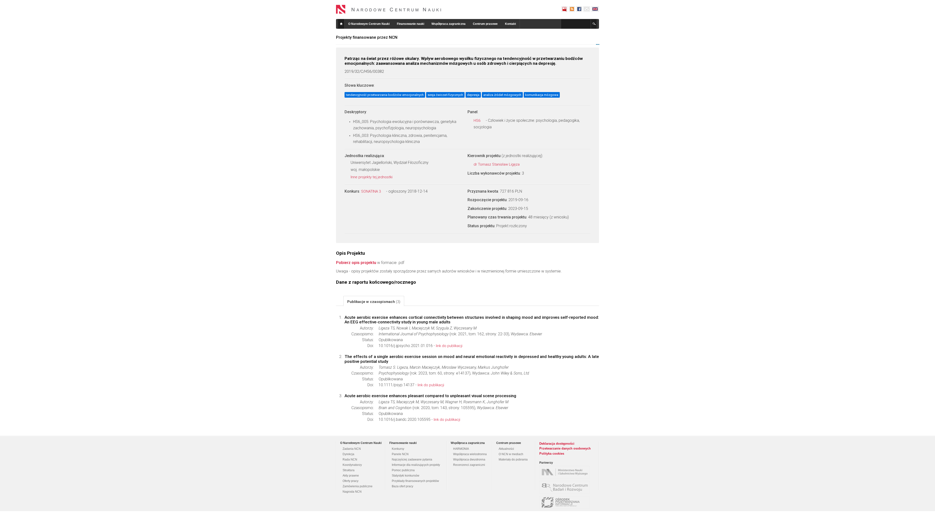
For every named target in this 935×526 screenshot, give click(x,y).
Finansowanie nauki (410, 24)
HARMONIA (461, 448)
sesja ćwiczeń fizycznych (445, 95)
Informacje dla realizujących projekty (416, 464)
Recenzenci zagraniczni (469, 464)
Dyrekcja (348, 454)
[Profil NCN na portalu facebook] (579, 9)
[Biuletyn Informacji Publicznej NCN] (564, 9)
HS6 (477, 120)
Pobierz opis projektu (356, 262)
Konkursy (398, 448)
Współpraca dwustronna (469, 459)
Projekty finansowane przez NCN (366, 37)
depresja (473, 95)
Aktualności (506, 448)
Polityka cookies (551, 453)
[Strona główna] (388, 9)
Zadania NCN (352, 448)
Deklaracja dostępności (556, 443)
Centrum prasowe (485, 24)
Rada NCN (350, 459)
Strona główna (341, 24)
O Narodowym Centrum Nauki (369, 24)
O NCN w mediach (511, 454)
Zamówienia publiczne (358, 486)
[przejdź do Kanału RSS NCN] (572, 9)
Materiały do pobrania (513, 459)
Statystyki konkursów (405, 475)
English (595, 9)
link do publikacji (449, 346)
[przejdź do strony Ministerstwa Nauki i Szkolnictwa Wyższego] (565, 472)
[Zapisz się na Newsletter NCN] (586, 9)
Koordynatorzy (352, 464)
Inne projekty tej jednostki (372, 177)
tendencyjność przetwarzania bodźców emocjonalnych (385, 95)
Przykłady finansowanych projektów (415, 480)
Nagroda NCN (352, 491)
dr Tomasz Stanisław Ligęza (497, 164)
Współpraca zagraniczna (448, 24)
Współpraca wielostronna (470, 454)
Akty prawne (351, 475)
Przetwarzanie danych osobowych (565, 448)
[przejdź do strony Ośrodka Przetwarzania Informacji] (565, 502)
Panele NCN (400, 454)
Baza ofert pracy (402, 486)
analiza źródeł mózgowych (502, 95)
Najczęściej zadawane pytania (412, 459)
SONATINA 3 (371, 191)
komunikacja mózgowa (541, 95)
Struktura (349, 470)
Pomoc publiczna (403, 470)
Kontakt (510, 24)
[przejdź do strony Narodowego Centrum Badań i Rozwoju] (565, 487)
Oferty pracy (350, 480)
